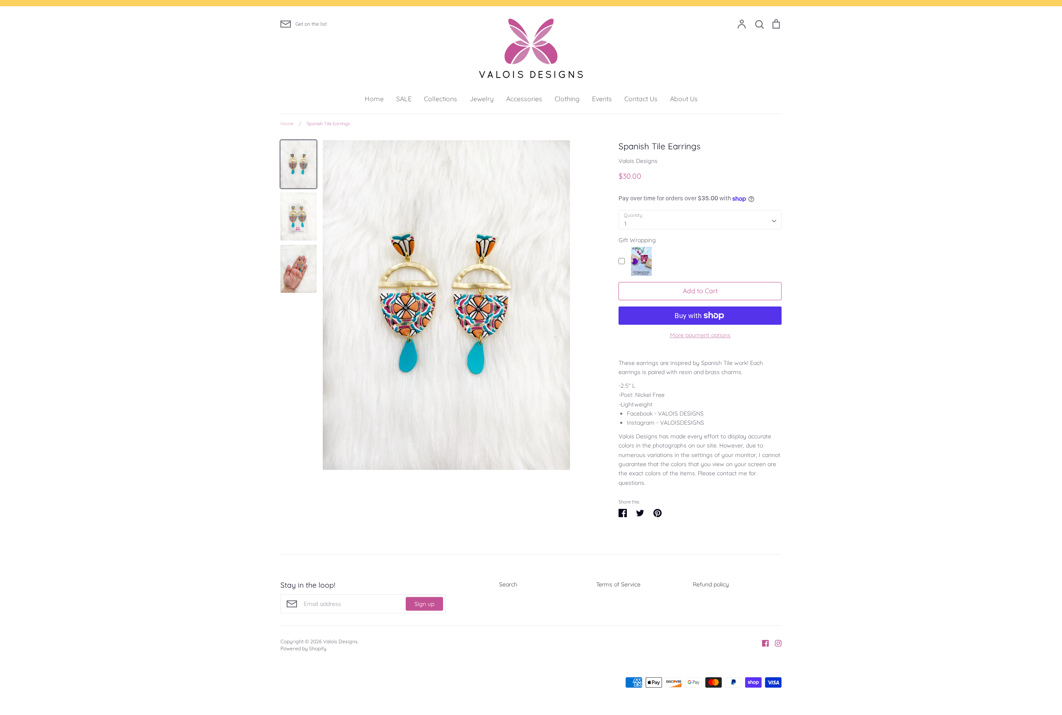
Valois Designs (638, 161)
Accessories (524, 99)
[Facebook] (762, 643)
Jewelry (482, 99)
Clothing (567, 99)
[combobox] (700, 219)
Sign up (424, 603)
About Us (684, 99)
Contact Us (641, 99)
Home (374, 99)
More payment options (700, 335)
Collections (440, 99)
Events (602, 99)
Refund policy (711, 584)
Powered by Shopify (303, 648)
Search (508, 584)
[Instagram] (775, 643)
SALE (404, 99)
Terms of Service (618, 584)
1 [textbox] (625, 223)
